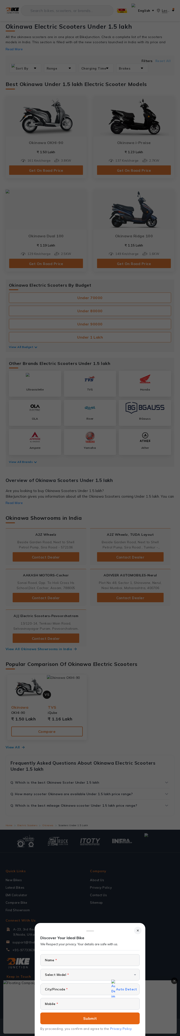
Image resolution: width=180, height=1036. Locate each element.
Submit (90, 1018)
